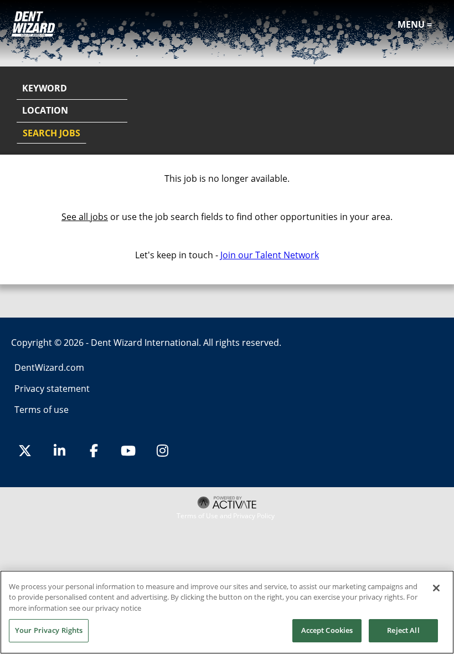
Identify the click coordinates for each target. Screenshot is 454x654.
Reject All (403, 630)
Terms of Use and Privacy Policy (226, 516)
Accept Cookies (327, 630)
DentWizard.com (49, 367)
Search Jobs (51, 133)
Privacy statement (52, 388)
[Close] (436, 588)
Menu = (415, 24)
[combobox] (72, 111)
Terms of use (41, 409)
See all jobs (84, 217)
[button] (433, 111)
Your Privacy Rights (48, 630)
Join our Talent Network (269, 255)
